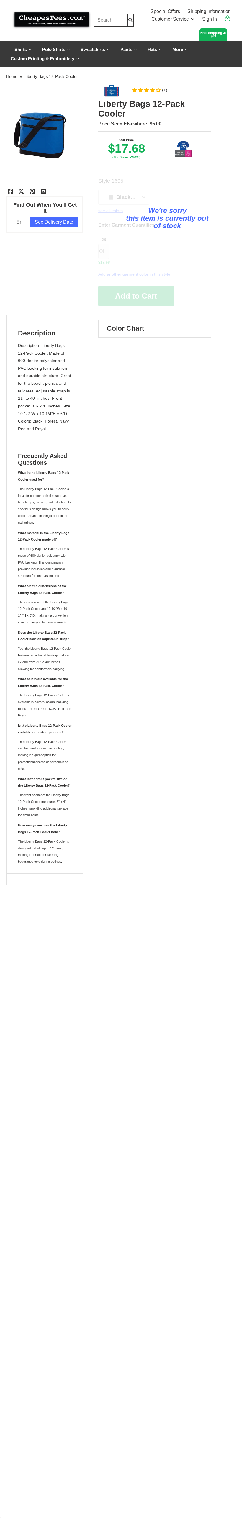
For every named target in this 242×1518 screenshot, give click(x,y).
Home (11, 76)
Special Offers (165, 11)
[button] (149, 90)
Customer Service (170, 19)
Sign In (209, 19)
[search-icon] (130, 20)
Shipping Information (209, 11)
